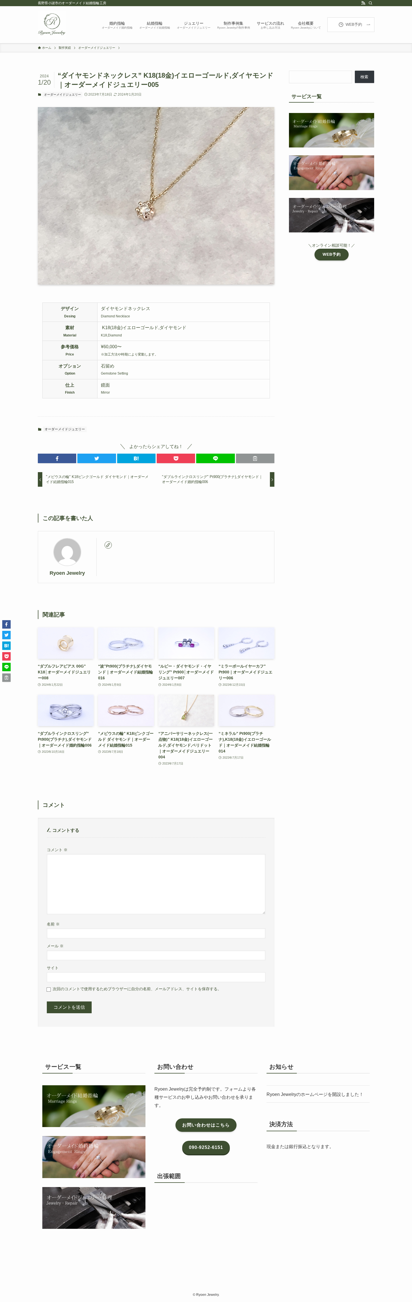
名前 (53, 924)
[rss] (363, 3)
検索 (364, 77)
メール (55, 946)
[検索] (370, 3)
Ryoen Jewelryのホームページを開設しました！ (315, 1094)
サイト (53, 968)
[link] (108, 545)
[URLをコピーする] (255, 458)
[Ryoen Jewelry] (52, 25)
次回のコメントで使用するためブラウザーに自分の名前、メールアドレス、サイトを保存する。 (137, 989)
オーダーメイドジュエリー (62, 94)
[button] (57, 458)
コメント (57, 850)
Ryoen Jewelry (67, 573)
